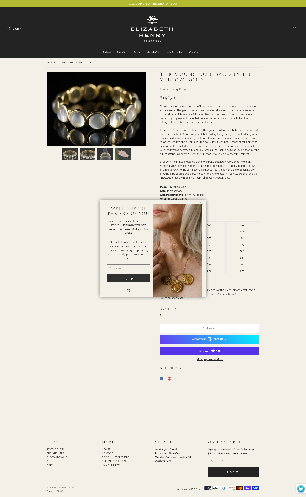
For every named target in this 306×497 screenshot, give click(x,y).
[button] (57, 109)
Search (17, 28)
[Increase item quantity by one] (172, 316)
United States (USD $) (186, 489)
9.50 (209, 271)
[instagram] (128, 290)
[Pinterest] (169, 379)
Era (137, 51)
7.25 (209, 251)
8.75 (209, 264)
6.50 (209, 244)
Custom (174, 51)
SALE (107, 51)
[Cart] (294, 29)
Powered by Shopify (55, 491)
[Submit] (11, 28)
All (49, 461)
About (195, 51)
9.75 (242, 271)
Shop (121, 51)
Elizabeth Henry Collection (64, 487)
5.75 (209, 237)
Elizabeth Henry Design (173, 89)
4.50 (241, 224)
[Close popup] (202, 204)
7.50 (242, 251)
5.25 (242, 231)
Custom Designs (57, 457)
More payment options (210, 359)
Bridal (153, 51)
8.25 (242, 257)
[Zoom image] (96, 109)
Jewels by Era (55, 449)
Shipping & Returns (114, 461)
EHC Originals (55, 453)
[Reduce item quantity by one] (162, 316)
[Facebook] (162, 379)
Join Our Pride (111, 465)
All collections (56, 62)
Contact (107, 453)
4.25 (209, 224)
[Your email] (233, 461)
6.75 (242, 244)
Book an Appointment (115, 457)
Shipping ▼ (171, 368)
